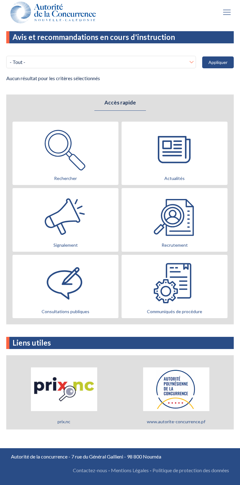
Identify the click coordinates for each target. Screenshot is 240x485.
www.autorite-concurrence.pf (176, 421)
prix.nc (64, 421)
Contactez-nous (90, 470)
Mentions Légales (130, 470)
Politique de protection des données (190, 470)
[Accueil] (54, 12)
